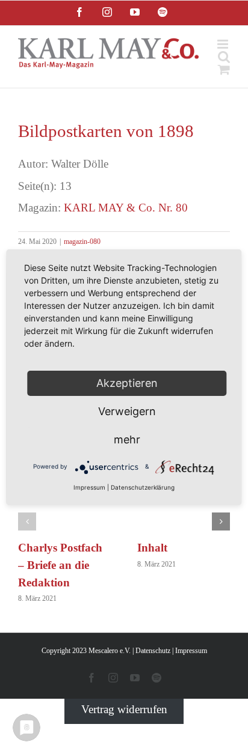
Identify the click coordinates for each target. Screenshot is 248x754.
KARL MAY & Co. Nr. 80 (126, 207)
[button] (27, 521)
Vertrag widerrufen (124, 709)
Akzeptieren (127, 383)
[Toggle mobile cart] (224, 69)
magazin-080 (82, 241)
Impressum (191, 650)
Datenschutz (152, 650)
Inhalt (152, 547)
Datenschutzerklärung (143, 487)
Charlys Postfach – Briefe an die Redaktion (60, 565)
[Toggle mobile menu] (223, 44)
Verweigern (127, 411)
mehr (127, 439)
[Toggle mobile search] (224, 56)
